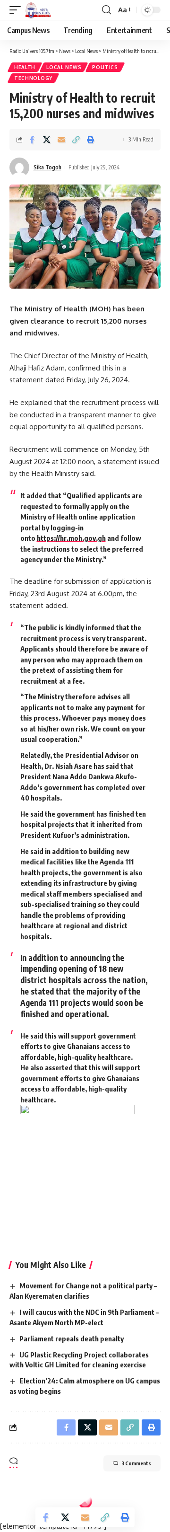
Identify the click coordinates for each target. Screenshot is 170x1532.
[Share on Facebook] (32, 139)
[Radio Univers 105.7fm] (38, 10)
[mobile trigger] (17, 10)
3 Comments (136, 1463)
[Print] (90, 139)
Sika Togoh (47, 167)
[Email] (61, 139)
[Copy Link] (76, 139)
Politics (105, 67)
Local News (63, 67)
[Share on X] (46, 139)
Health (24, 67)
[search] (106, 10)
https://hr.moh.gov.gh (71, 538)
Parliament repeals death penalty (71, 1338)
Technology (33, 78)
